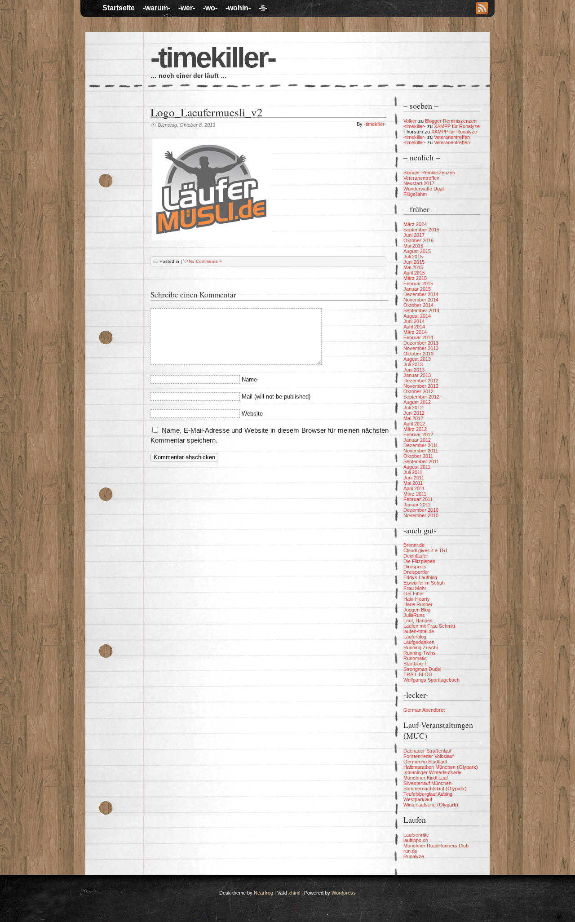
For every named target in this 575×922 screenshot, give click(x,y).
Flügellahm (415, 194)
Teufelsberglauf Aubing (427, 794)
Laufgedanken (418, 642)
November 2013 (420, 348)
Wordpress (344, 892)
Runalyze (413, 856)
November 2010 (420, 515)
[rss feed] (482, 9)
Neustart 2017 (418, 183)
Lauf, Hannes (418, 620)
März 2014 (415, 332)
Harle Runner (418, 604)
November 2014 (420, 299)
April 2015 (414, 272)
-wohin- (238, 8)
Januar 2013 (417, 375)
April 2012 (414, 423)
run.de (410, 851)
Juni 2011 (413, 477)
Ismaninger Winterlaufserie (432, 772)
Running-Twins (419, 653)
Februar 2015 (418, 283)
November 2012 (420, 386)
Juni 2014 (414, 321)
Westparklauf (417, 799)
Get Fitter (413, 593)
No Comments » (205, 261)
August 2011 (416, 467)
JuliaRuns (414, 615)
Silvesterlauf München (427, 783)
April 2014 (414, 326)
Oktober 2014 (418, 305)
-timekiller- (212, 57)
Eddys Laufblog (420, 577)
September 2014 (421, 310)
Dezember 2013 (420, 343)
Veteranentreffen (452, 137)
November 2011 (420, 450)
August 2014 (417, 316)
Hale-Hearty (416, 599)
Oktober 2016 (418, 240)
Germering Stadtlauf (425, 761)
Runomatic (415, 658)
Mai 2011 (413, 483)
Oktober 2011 (418, 456)
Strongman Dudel (422, 669)
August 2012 (417, 402)
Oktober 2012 (418, 391)
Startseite (118, 8)
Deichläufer (415, 556)
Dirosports (414, 566)
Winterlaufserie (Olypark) (430, 804)
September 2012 (421, 396)
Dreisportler (416, 572)
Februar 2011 (418, 499)
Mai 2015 (413, 267)
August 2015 (417, 251)
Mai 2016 (413, 245)
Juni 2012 (414, 413)
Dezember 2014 (420, 294)
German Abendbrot (424, 710)
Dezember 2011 (420, 445)
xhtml (294, 892)
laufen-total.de (418, 631)
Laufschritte (416, 835)
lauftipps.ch (415, 840)
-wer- (186, 8)
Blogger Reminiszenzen (451, 121)
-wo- (210, 8)
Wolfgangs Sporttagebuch (431, 680)
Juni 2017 (414, 235)
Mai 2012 (413, 418)
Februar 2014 (418, 337)
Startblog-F (415, 663)
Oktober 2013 (418, 353)
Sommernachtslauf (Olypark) (435, 788)
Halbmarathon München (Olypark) (440, 767)
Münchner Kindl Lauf (425, 777)
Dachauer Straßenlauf (427, 751)
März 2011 (414, 493)
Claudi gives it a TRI (425, 550)
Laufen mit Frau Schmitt (429, 626)
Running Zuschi (420, 647)
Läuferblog (414, 636)
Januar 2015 (417, 289)
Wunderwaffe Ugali (423, 188)
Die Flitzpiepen (419, 561)
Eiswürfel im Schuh (424, 582)
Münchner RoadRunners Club (436, 845)
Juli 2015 (413, 256)
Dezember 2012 (420, 380)
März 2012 (415, 429)
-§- (263, 8)
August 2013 (417, 359)
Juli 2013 (413, 364)
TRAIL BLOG (418, 674)
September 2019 (421, 229)
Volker (410, 121)
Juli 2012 (413, 407)
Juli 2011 (412, 472)
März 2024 (415, 224)
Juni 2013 (414, 369)
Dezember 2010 (420, 510)
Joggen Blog (416, 609)
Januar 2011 (416, 504)
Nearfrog (263, 892)
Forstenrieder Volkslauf (428, 756)
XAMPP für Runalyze (457, 126)
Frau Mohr (414, 588)
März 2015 (415, 278)
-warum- (156, 8)
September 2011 (421, 461)
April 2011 (414, 488)
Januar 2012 (417, 440)
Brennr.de (414, 545)
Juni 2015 (414, 262)
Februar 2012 (418, 434)
